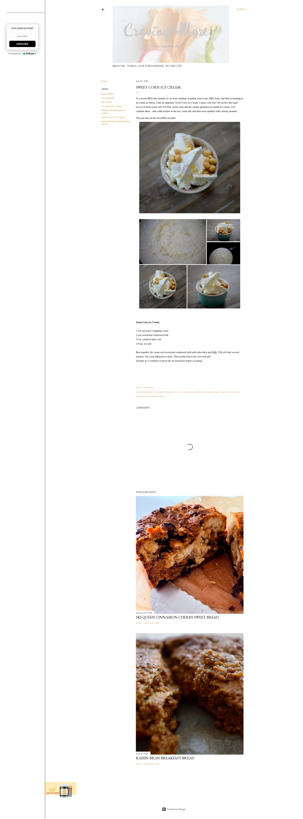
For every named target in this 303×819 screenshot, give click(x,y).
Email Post (148, 387)
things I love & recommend (145, 66)
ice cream (106, 102)
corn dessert (108, 98)
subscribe (22, 43)
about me (119, 66)
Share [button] (104, 81)
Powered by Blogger (176, 809)
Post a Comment (151, 623)
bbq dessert (107, 94)
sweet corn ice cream (113, 117)
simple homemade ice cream (206, 392)
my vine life (173, 66)
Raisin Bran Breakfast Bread (165, 758)
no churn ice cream (111, 106)
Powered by (15, 53)
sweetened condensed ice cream (150, 396)
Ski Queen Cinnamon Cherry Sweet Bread (177, 617)
